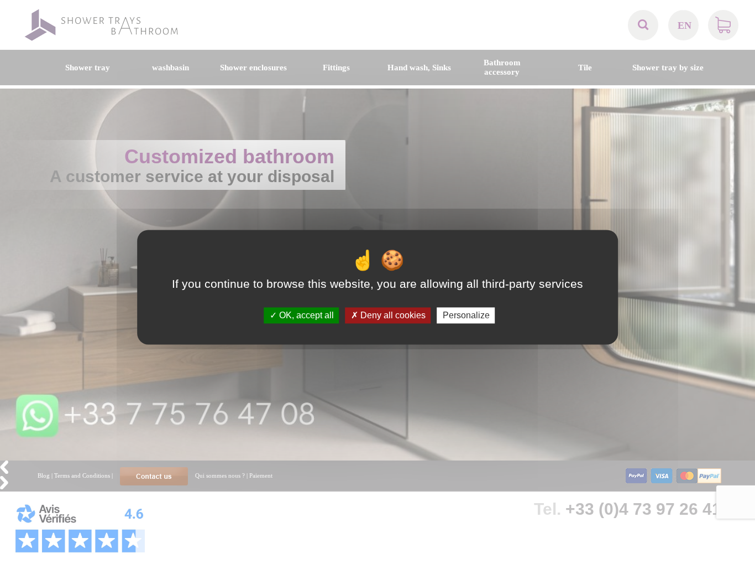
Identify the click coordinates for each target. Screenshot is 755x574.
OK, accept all (305, 315)
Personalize (466, 315)
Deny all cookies (392, 315)
